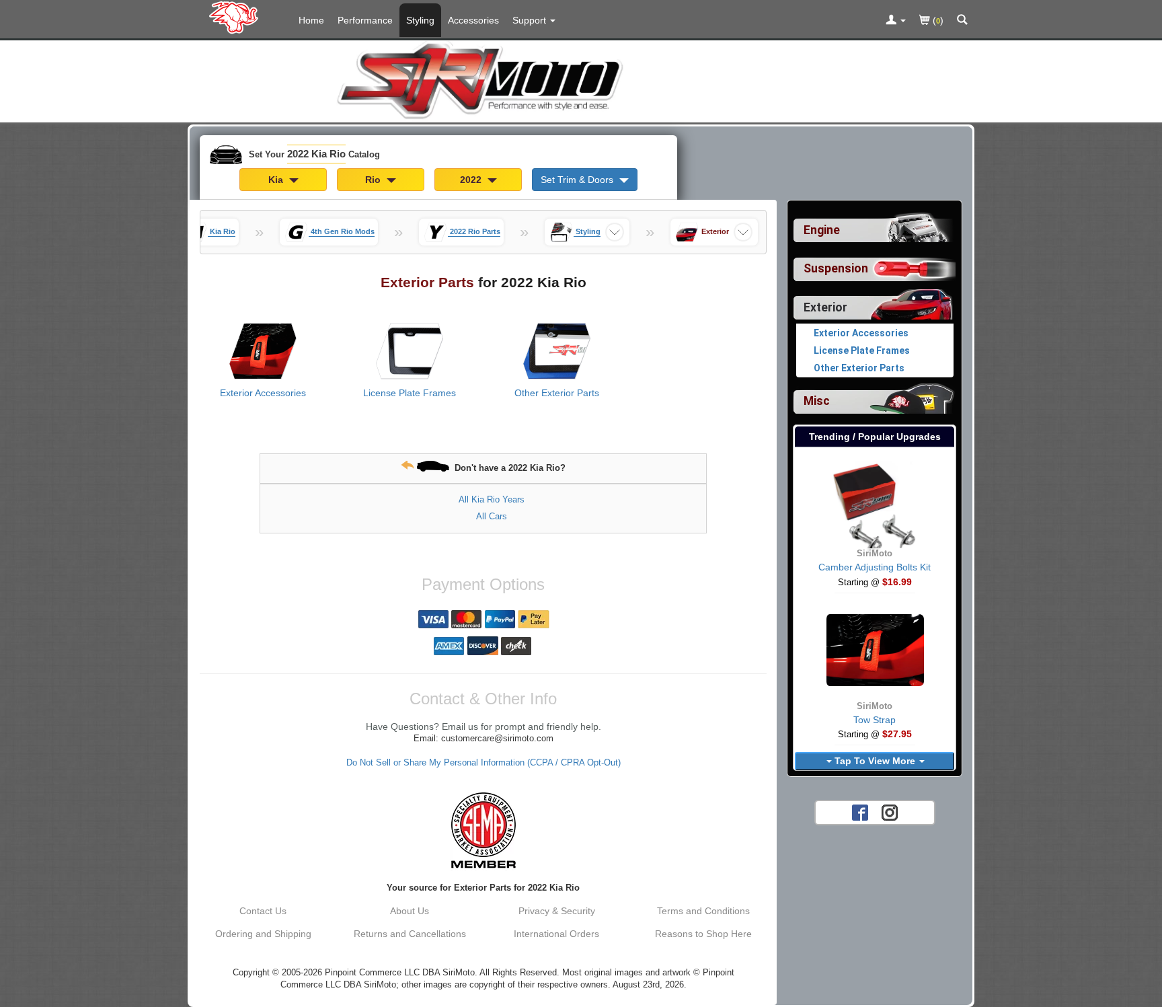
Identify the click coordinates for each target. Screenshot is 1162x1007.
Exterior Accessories (263, 392)
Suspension (836, 268)
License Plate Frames (409, 392)
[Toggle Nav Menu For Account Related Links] (896, 20)
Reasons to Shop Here (703, 933)
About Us (409, 910)
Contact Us (262, 910)
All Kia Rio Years (492, 499)
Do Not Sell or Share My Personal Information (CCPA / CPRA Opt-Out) (483, 763)
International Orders (556, 933)
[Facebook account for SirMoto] (860, 812)
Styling (420, 20)
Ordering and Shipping (263, 933)
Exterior (825, 307)
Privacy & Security (556, 910)
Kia (277, 179)
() (936, 20)
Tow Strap (874, 719)
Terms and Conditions (703, 910)
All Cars (491, 516)
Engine (822, 230)
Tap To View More (875, 760)
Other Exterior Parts (556, 392)
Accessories (473, 20)
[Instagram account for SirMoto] (890, 812)
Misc (817, 401)
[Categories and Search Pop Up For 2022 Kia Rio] (962, 20)
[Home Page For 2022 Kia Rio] (236, 17)
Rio (374, 179)
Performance (365, 20)
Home (311, 20)
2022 (472, 179)
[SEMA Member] (483, 830)
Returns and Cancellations (410, 933)
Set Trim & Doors (578, 179)
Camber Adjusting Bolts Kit (874, 567)
